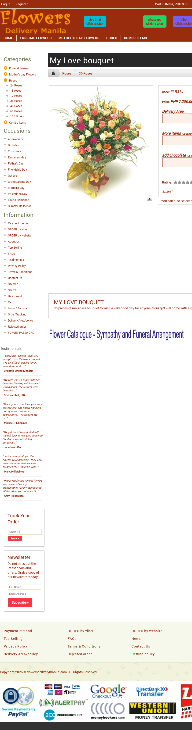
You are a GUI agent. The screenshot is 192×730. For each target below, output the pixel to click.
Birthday (13, 145)
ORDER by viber (18, 229)
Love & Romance (18, 200)
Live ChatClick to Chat (94, 21)
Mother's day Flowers (79, 38)
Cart (10, 302)
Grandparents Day (19, 181)
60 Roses (16, 111)
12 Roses (16, 95)
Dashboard (15, 296)
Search (12, 290)
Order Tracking (17, 314)
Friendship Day (17, 169)
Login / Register (18, 308)
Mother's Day (16, 188)
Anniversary (15, 139)
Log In (5, 4)
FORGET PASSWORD (21, 332)
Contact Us (15, 278)
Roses (111, 38)
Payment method (19, 223)
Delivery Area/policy (20, 320)
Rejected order (17, 326)
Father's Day (15, 163)
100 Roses (17, 116)
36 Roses (16, 101)
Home (8, 38)
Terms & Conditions (20, 272)
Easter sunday (17, 157)
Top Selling (15, 247)
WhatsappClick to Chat (154, 21)
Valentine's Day (17, 194)
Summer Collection (20, 206)
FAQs (11, 253)
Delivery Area (173, 111)
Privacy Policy (17, 266)
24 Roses (16, 85)
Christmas (14, 151)
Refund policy (143, 654)
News (136, 638)
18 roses (15, 90)
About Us (14, 241)
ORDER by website (19, 235)
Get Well (13, 175)
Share (166, 191)
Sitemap (13, 284)
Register (21, 4)
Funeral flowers (36, 38)
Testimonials (16, 259)
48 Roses (16, 106)
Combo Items (135, 38)
